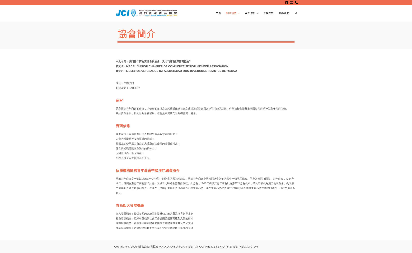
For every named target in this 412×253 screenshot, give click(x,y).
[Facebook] (286, 2)
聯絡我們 (284, 13)
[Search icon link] (296, 13)
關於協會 (231, 13)
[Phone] (296, 2)
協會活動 (250, 13)
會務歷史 (268, 13)
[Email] (291, 2)
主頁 (218, 13)
